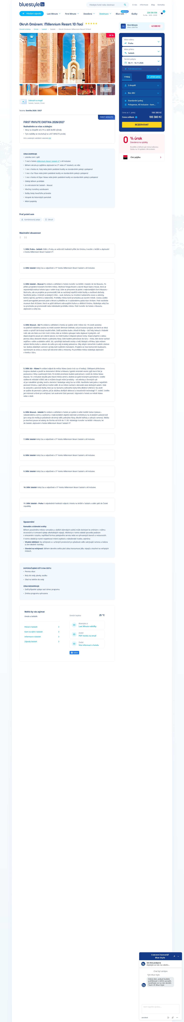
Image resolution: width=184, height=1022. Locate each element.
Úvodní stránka (25, 29)
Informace (144, 5)
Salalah (44, 29)
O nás (134, 5)
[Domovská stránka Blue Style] (31, 4)
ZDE (50, 138)
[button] (54, 13)
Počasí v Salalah (31, 627)
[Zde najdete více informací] (160, 986)
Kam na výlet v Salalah (34, 632)
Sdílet (75, 652)
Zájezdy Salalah (31, 641)
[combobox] (107, 5)
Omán (36, 29)
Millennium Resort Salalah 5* (48, 161)
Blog (153, 5)
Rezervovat (142, 124)
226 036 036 (152, 12)
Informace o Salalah (33, 636)
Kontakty (161, 5)
